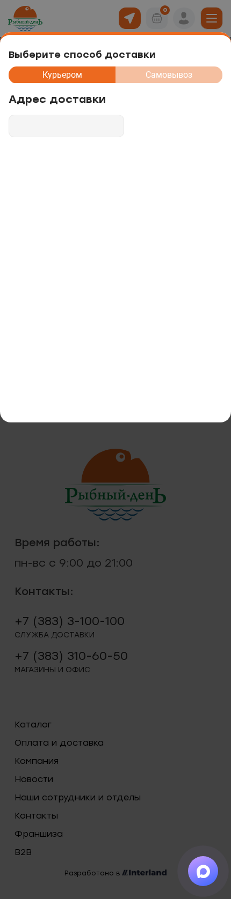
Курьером (62, 75)
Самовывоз (169, 75)
